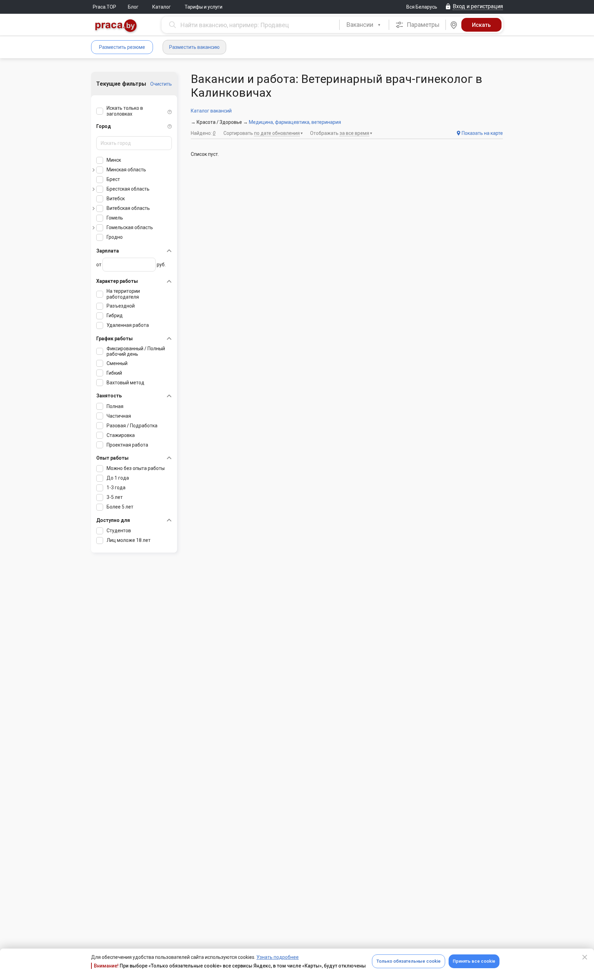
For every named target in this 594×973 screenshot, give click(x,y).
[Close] (585, 957)
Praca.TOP (104, 7)
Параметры (422, 24)
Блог (133, 7)
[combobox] (364, 25)
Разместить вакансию (194, 47)
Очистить (161, 84)
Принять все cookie (474, 961)
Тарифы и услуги (203, 7)
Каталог (161, 7)
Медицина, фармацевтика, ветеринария (295, 122)
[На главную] (116, 26)
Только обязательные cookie (408, 961)
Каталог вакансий (211, 111)
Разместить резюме (122, 47)
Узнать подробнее (277, 957)
